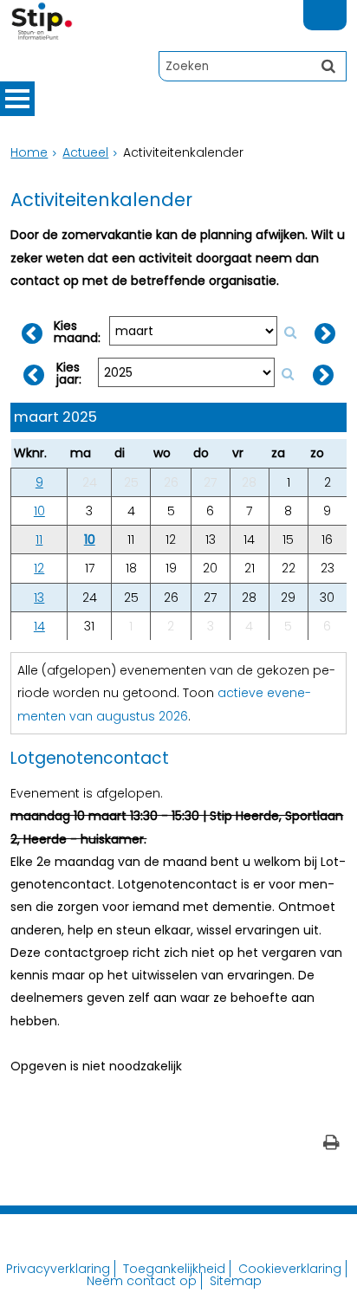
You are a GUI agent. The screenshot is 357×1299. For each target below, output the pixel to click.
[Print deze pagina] (331, 1144)
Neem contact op (142, 1280)
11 (39, 539)
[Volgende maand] (325, 333)
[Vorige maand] (32, 333)
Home (29, 152)
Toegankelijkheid (174, 1268)
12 (39, 568)
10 (39, 511)
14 (39, 626)
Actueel (85, 152)
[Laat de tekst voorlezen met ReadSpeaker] (336, 7)
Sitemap (236, 1280)
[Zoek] (328, 66)
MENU (17, 98)
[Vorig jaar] (32, 375)
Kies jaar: (68, 373)
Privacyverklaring (58, 1268)
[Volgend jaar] (323, 375)
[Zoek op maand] (290, 333)
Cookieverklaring (289, 1268)
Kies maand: (77, 332)
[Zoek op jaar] (288, 374)
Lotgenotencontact (89, 758)
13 (39, 597)
